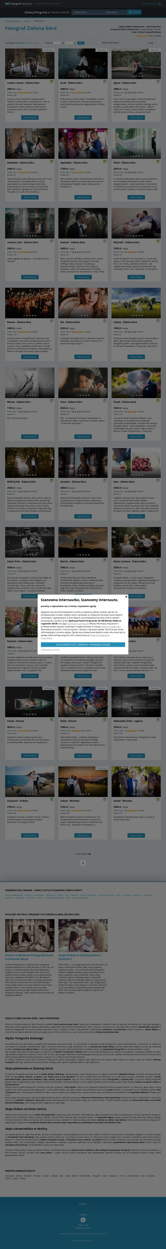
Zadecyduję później (50, 649)
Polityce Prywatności (111, 626)
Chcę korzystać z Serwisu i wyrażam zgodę (83, 644)
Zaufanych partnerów (78, 623)
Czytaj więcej (46, 638)
